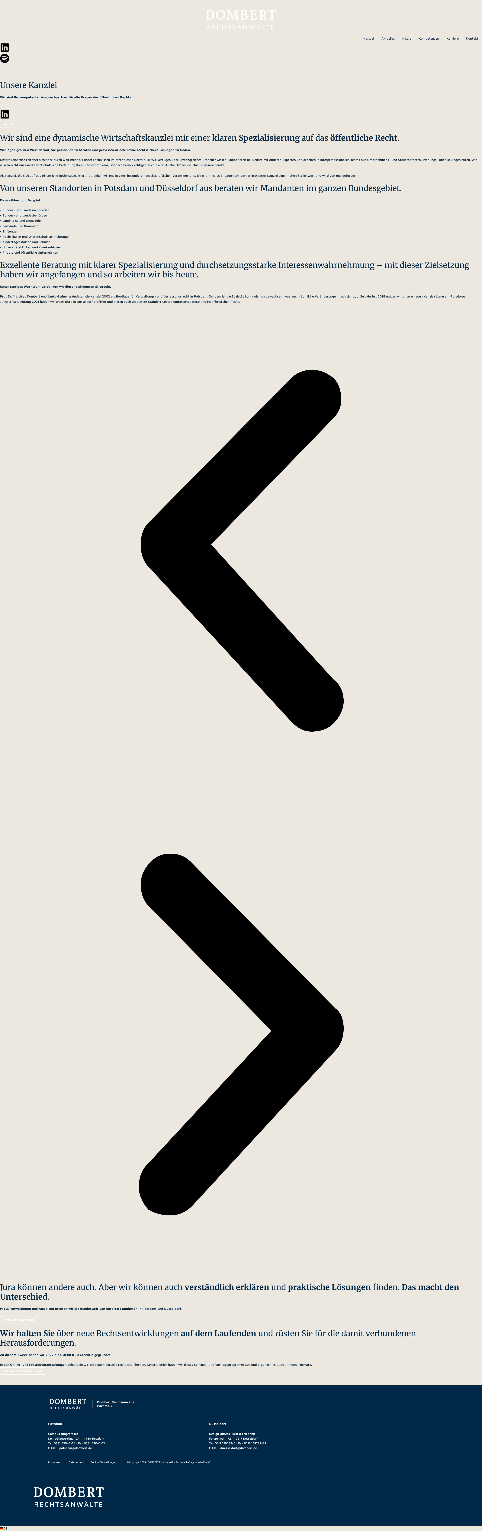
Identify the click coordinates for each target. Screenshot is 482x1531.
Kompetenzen (429, 38)
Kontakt (472, 38)
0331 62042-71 (94, 1443)
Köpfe (406, 38)
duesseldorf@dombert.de (238, 1448)
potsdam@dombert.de (75, 1448)
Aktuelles (388, 38)
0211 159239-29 (255, 1443)
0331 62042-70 (64, 1443)
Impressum (55, 1462)
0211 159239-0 (225, 1443)
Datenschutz (76, 1462)
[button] (241, 1528)
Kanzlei (368, 38)
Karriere (453, 38)
